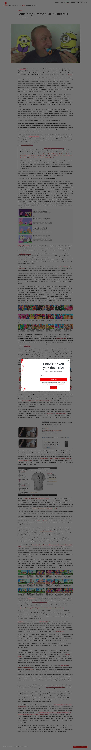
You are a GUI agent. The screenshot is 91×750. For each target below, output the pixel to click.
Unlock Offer (53, 379)
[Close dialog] (68, 361)
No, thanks (53, 387)
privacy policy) (60, 384)
